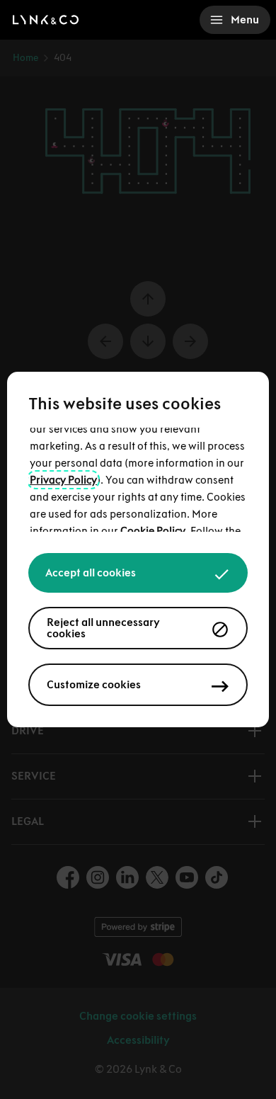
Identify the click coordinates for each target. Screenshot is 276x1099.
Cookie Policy (152, 530)
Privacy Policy (63, 479)
